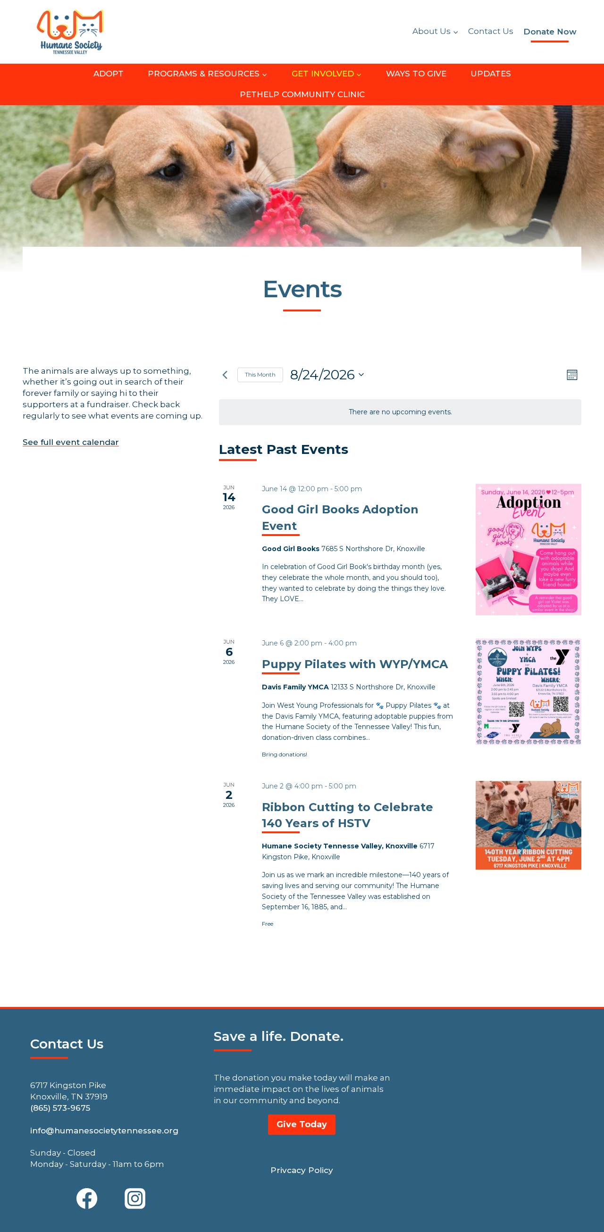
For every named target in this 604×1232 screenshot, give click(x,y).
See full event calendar (71, 442)
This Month (260, 374)
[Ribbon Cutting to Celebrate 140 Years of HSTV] (528, 825)
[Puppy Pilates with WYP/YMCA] (528, 691)
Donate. (317, 1036)
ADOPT (108, 73)
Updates (490, 73)
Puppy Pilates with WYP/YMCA (355, 664)
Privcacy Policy (301, 1170)
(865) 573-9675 (60, 1108)
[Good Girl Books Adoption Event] (528, 550)
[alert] (400, 412)
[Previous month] (224, 374)
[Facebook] (87, 1198)
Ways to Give (416, 73)
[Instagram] (135, 1198)
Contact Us (490, 31)
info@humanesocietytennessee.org (104, 1130)
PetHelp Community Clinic (302, 94)
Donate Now (550, 31)
